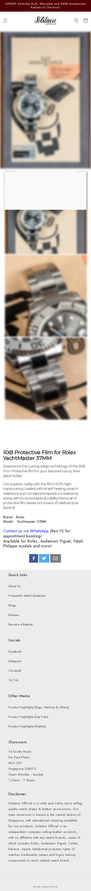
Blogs (12, 605)
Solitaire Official (50, 886)
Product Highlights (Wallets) (27, 726)
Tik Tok (13, 680)
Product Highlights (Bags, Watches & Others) (38, 707)
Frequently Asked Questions (27, 596)
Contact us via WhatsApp (25, 531)
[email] (55, 558)
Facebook (15, 651)
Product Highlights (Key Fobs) (28, 717)
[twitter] (44, 558)
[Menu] (5, 20)
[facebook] (33, 558)
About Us (14, 586)
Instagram (14, 661)
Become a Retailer (20, 624)
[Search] (76, 20)
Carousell (14, 671)
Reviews (13, 615)
